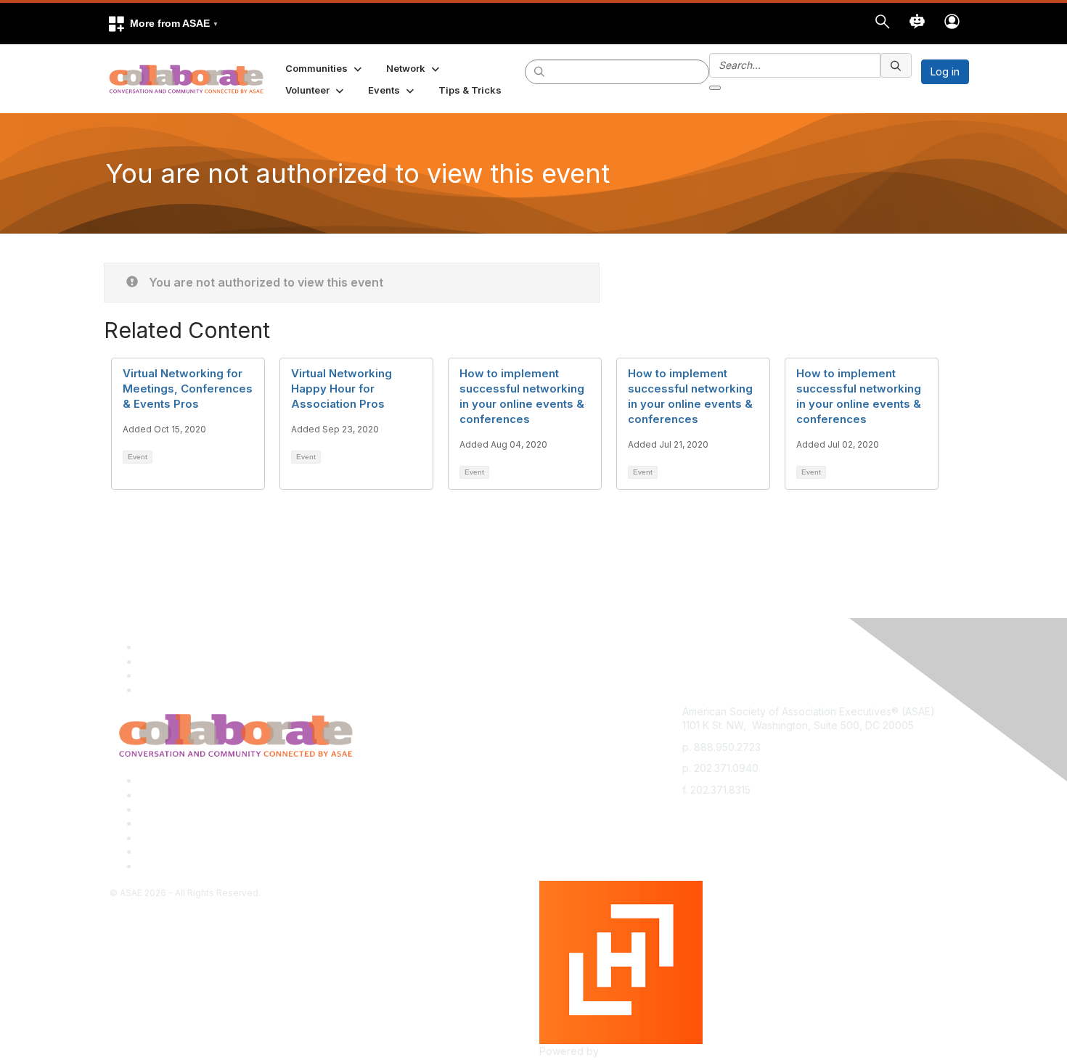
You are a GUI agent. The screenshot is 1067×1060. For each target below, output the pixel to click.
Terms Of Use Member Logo (207, 851)
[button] (162, 23)
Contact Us (165, 809)
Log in (945, 71)
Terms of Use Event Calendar (209, 837)
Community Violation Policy (203, 823)
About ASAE (167, 780)
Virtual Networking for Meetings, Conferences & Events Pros (188, 388)
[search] (540, 71)
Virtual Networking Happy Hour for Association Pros (341, 388)
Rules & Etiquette (179, 866)
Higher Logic (632, 1051)
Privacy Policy (172, 795)
